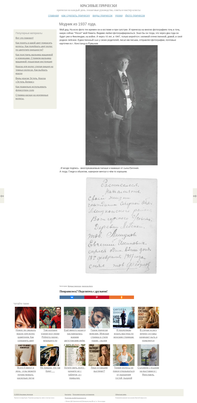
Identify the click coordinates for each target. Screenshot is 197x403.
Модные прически (74, 286)
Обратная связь (120, 394)
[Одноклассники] (121, 297)
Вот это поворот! (24, 38)
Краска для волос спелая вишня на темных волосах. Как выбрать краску (34, 70)
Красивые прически (98, 5)
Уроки (119, 15)
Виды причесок (102, 15)
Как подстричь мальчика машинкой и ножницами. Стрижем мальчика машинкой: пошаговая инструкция (34, 58)
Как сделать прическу (75, 15)
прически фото (87, 286)
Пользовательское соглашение (83, 394)
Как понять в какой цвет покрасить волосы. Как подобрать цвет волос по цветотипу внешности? (34, 46)
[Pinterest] (96, 297)
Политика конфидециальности (75, 398)
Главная (53, 15)
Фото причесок (135, 15)
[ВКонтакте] (72, 297)
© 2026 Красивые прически (23, 394)
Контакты (68, 394)
